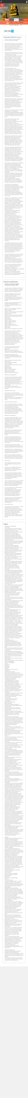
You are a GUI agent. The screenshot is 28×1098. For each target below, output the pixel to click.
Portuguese (13, 31)
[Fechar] (2, 5)
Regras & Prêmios (16, 22)
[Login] (27, 1)
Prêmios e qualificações (11, 281)
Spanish (5, 31)
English (9, 31)
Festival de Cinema (12, 22)
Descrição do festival (12, 37)
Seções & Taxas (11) (21, 22)
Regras (6, 524)
